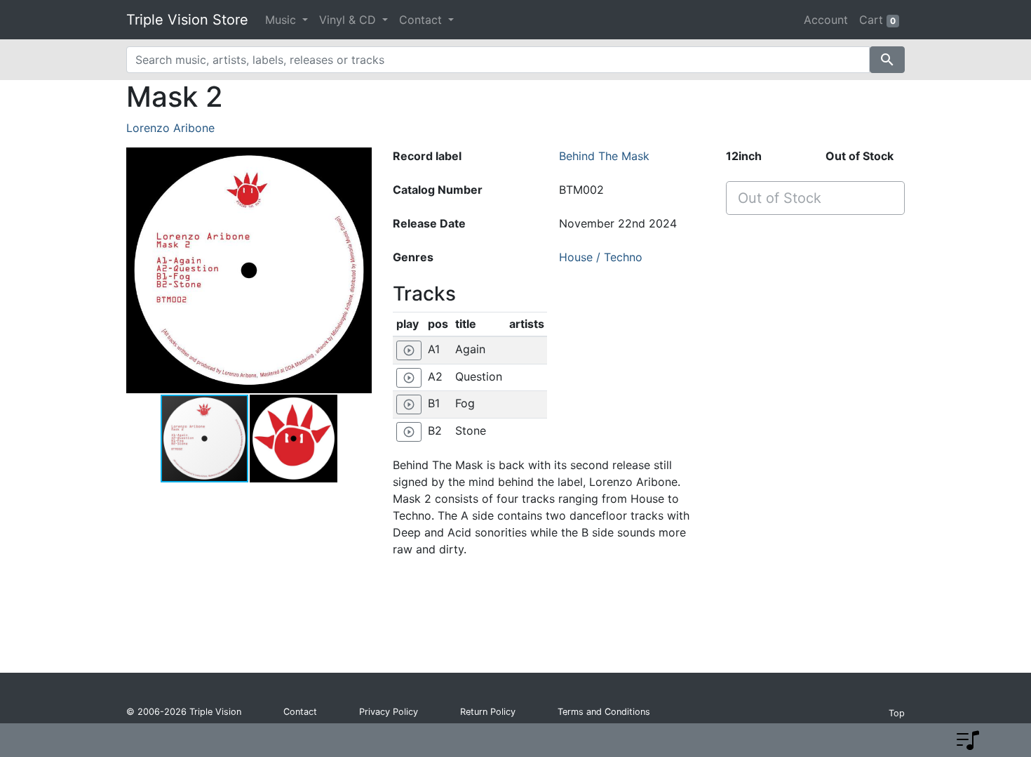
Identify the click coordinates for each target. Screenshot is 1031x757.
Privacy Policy (388, 711)
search (887, 59)
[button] (359, 270)
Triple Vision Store (187, 19)
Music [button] (282, 20)
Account (826, 20)
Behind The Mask (604, 156)
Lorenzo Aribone (170, 128)
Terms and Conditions (604, 711)
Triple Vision (215, 711)
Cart (877, 20)
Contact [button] (422, 20)
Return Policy (488, 711)
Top (897, 713)
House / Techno (600, 257)
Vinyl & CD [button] (349, 20)
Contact (300, 711)
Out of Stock (779, 198)
